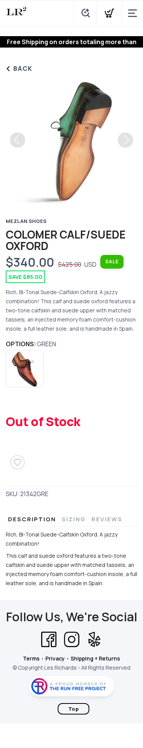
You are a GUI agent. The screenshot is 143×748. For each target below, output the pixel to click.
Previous (17, 140)
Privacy (55, 658)
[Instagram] (71, 639)
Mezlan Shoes (26, 221)
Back (22, 68)
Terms (31, 658)
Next (125, 140)
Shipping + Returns (95, 658)
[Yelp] (94, 639)
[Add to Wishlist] (17, 462)
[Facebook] (48, 639)
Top (73, 708)
